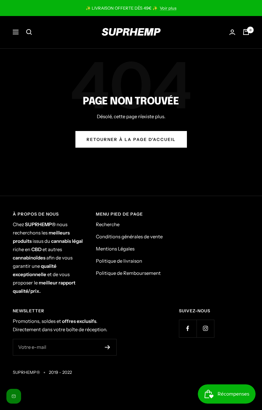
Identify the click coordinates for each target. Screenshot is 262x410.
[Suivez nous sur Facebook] (187, 328)
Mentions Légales (115, 249)
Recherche (107, 224)
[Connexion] (232, 32)
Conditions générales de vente (129, 237)
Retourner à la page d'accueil (131, 139)
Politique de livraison (119, 261)
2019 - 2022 (60, 372)
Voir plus (168, 8)
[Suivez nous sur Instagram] (205, 328)
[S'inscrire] (107, 347)
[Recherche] (29, 32)
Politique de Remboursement (128, 273)
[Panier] (246, 32)
